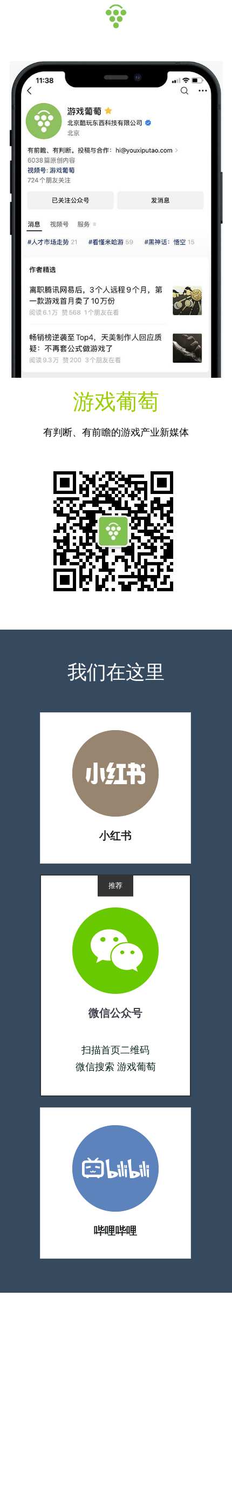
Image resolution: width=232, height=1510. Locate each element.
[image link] (115, 772)
